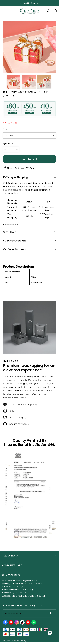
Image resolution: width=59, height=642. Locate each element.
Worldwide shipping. (29, 3)
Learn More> (10, 224)
